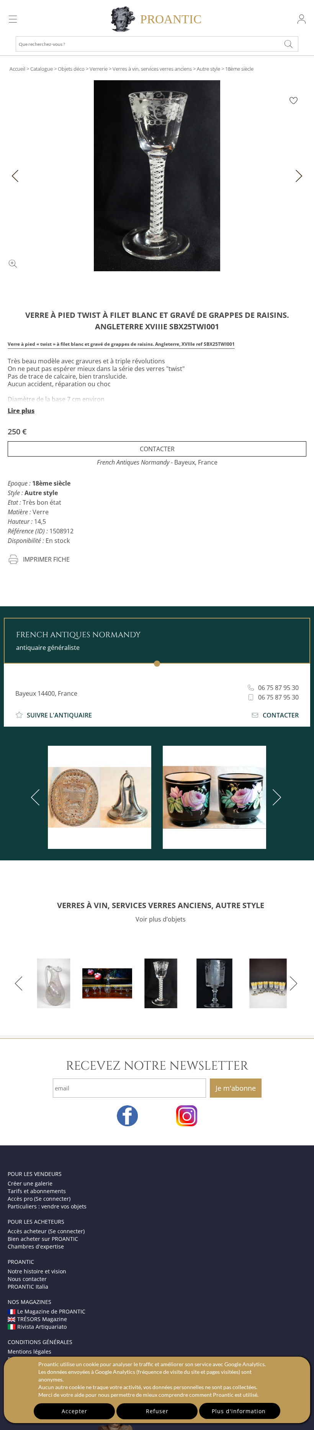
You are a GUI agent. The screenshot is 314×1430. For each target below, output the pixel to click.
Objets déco (71, 68)
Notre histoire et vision (37, 1271)
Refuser (157, 1411)
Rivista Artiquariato (42, 1326)
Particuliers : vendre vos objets (47, 1206)
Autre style (208, 68)
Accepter (74, 1411)
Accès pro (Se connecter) (39, 1198)
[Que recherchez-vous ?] (288, 44)
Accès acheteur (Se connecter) (46, 1231)
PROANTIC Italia (28, 1286)
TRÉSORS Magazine (42, 1319)
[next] (275, 797)
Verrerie (99, 68)
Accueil (17, 68)
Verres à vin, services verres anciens (152, 68)
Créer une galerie (30, 1183)
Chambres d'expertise (36, 1246)
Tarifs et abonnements (37, 1191)
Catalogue (41, 68)
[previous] (37, 797)
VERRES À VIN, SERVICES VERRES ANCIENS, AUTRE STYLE (160, 905)
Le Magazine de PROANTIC (51, 1311)
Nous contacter (27, 1279)
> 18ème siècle (237, 68)
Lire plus (21, 411)
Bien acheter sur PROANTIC (43, 1238)
